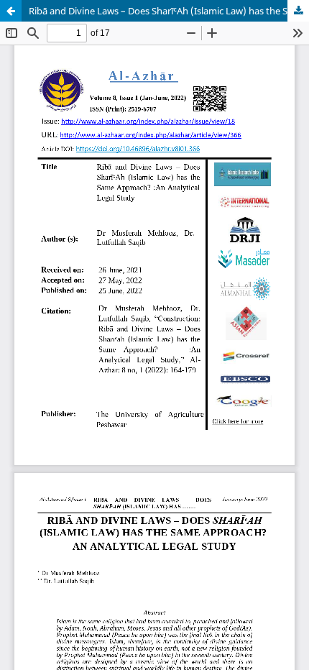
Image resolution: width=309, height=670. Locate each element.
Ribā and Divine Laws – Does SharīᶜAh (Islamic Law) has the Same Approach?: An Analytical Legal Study (169, 10)
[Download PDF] (298, 11)
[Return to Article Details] (11, 11)
